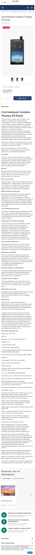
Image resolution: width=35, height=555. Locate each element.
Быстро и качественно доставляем (19, 513)
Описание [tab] (4, 106)
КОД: (4, 87)
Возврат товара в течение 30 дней (19, 528)
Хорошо (30, 552)
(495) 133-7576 (13, 1)
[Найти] (4, 2)
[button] (5, 23)
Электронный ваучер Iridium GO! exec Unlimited (8, 500)
